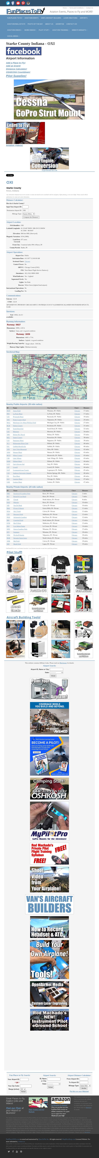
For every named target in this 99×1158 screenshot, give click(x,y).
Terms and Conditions (76, 8)
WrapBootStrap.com (68, 1139)
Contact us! (71, 24)
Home (65, 8)
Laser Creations (70, 18)
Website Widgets (79, 30)
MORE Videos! (30, 30)
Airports (84, 18)
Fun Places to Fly (14, 18)
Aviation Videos (14, 30)
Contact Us (89, 8)
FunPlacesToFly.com (13, 1139)
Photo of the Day (35, 24)
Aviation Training (60, 30)
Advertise (60, 24)
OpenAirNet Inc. (44, 1139)
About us (49, 24)
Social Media (12, 36)
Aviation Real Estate (16, 24)
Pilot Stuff (44, 30)
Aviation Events (32, 18)
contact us (21, 1141)
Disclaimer (87, 1132)
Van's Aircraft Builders (51, 18)
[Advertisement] (49, 1049)
